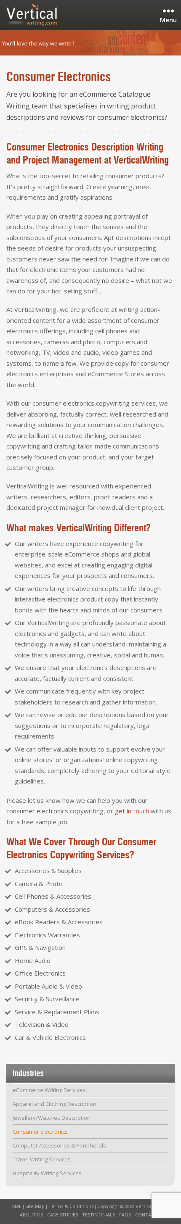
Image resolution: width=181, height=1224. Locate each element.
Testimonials (98, 1214)
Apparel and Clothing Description (54, 1104)
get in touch (132, 811)
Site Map (35, 1206)
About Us (31, 1214)
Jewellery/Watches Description (51, 1117)
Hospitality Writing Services (47, 1173)
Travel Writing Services (42, 1159)
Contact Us (149, 1214)
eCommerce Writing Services (49, 1090)
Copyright (108, 1206)
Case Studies (62, 1214)
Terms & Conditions (70, 1206)
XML (16, 1206)
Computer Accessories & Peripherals (59, 1145)
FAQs (125, 1214)
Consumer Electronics (40, 1131)
